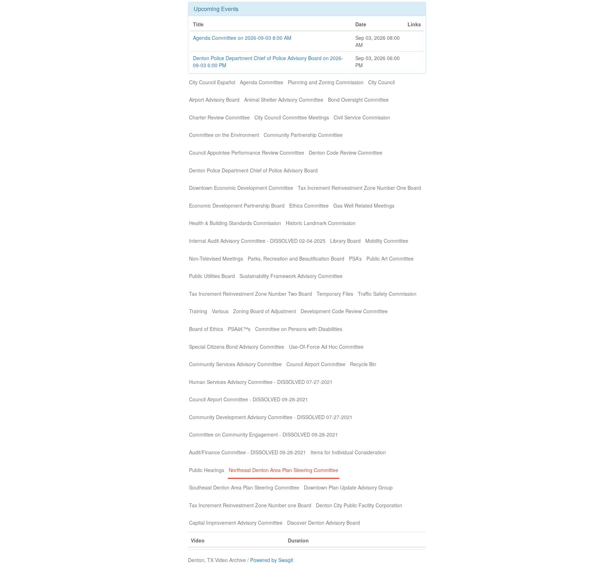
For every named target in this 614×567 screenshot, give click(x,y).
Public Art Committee (390, 258)
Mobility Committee (386, 240)
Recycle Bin (363, 364)
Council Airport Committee (315, 364)
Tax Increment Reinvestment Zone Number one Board (250, 505)
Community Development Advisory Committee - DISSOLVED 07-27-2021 (270, 417)
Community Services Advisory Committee (235, 364)
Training (198, 311)
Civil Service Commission (362, 117)
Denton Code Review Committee (345, 152)
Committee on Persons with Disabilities (298, 328)
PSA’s (355, 258)
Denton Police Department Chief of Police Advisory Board (253, 170)
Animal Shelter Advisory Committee (283, 99)
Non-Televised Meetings (216, 258)
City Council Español (212, 82)
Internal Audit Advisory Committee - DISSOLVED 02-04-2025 (257, 240)
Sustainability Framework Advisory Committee (291, 275)
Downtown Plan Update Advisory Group (348, 487)
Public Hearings (206, 470)
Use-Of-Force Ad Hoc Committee (326, 346)
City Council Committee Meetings (291, 117)
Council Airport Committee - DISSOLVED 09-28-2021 (248, 399)
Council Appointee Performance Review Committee (246, 152)
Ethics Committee (309, 205)
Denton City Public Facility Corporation (359, 505)
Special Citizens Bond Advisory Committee (236, 346)
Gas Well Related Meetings (363, 205)
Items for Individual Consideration (348, 452)
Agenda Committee (261, 82)
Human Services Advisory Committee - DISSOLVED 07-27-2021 (261, 381)
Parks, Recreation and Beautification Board (296, 258)
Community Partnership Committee (303, 134)
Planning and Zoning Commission (325, 82)
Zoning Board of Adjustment (264, 311)
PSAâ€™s (239, 328)
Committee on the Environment (224, 134)
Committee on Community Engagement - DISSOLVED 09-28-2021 (263, 434)
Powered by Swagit (271, 559)
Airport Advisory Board (214, 99)
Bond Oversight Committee (358, 99)
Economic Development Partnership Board (237, 205)
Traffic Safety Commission (387, 293)
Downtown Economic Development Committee (241, 187)
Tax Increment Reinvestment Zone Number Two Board (250, 293)
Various (220, 311)
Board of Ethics (206, 328)
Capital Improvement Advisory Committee (235, 522)
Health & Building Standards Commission (235, 222)
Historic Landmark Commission (321, 222)
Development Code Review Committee (344, 311)
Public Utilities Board (212, 275)
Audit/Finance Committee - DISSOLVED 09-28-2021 (247, 452)
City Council (381, 82)
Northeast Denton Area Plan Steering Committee (283, 470)
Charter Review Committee (219, 117)
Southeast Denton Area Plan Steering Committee (244, 487)
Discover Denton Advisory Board (323, 522)
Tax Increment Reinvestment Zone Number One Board (359, 187)
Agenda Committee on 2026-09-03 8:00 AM (242, 37)
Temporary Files (335, 293)
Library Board (345, 240)
